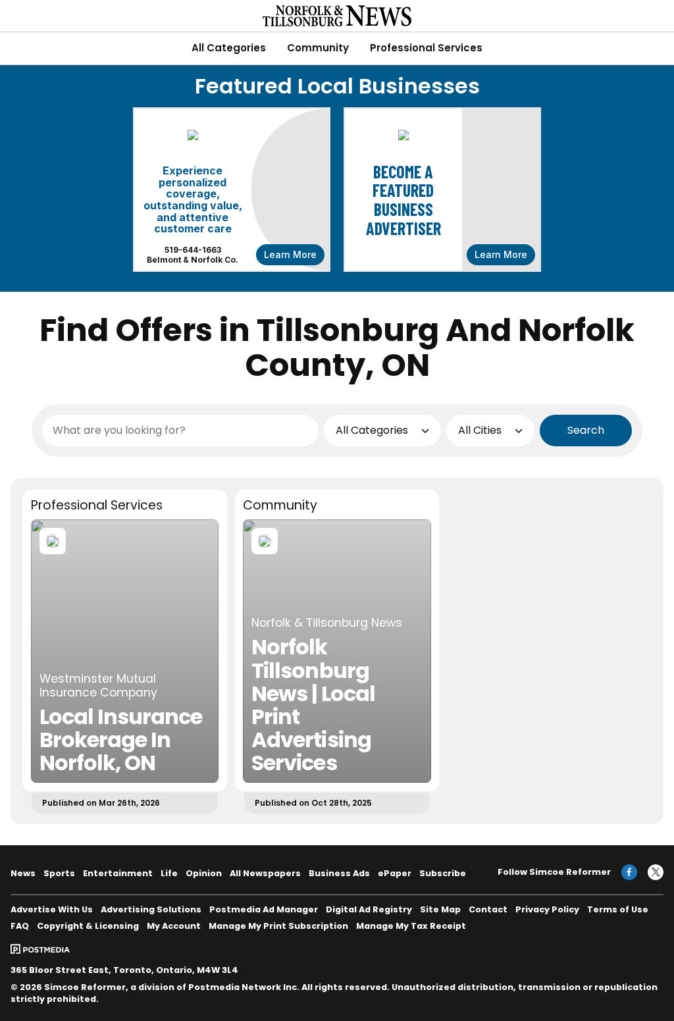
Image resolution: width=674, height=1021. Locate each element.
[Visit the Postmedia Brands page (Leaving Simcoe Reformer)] (40, 948)
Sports (59, 873)
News (23, 873)
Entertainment (118, 873)
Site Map (440, 909)
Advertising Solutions (151, 909)
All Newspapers (265, 873)
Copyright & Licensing (88, 925)
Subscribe (442, 873)
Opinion (204, 873)
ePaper (394, 873)
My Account (174, 925)
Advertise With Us (52, 909)
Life (169, 873)
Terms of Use (617, 909)
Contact (488, 909)
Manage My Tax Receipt (411, 925)
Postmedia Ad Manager (263, 909)
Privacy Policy (547, 909)
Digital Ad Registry (369, 909)
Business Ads (339, 873)
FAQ (20, 925)
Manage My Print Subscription (278, 925)
